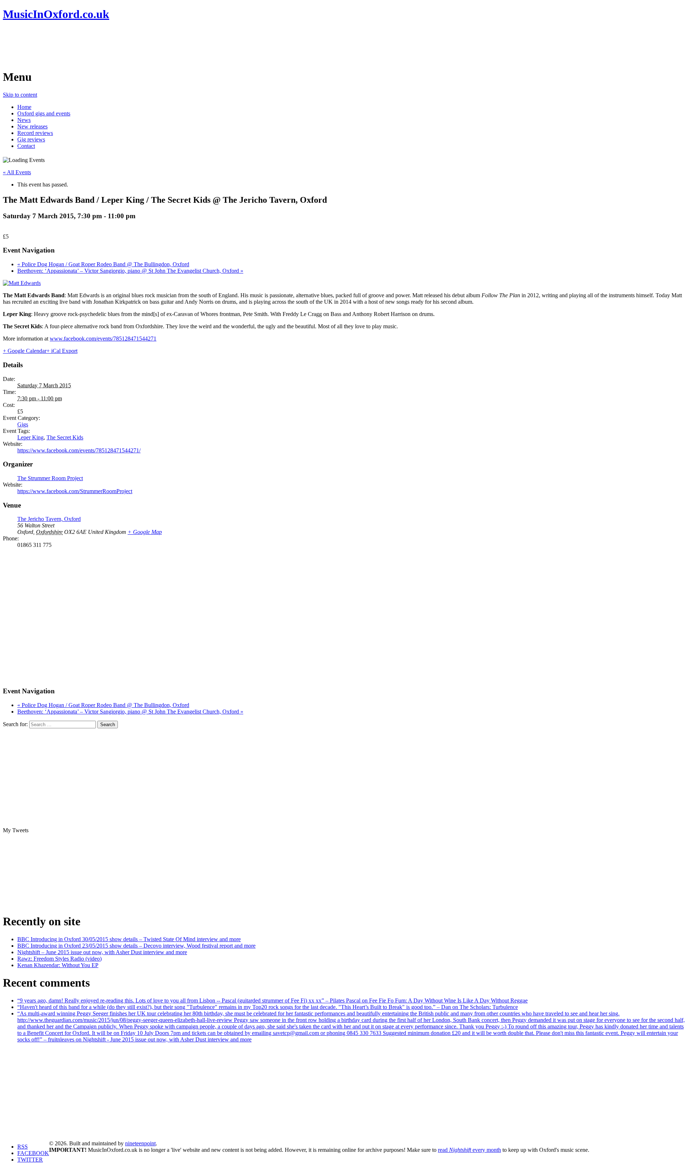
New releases (32, 126)
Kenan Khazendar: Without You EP (57, 965)
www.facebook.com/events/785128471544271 (103, 338)
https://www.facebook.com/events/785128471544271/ (79, 450)
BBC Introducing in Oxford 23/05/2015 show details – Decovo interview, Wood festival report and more (136, 946)
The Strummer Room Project (50, 478)
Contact (26, 146)
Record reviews (35, 133)
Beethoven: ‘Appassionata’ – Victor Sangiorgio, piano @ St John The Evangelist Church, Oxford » (130, 271)
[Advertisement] (134, 45)
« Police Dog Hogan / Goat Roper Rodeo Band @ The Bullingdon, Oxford (103, 264)
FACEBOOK (33, 1153)
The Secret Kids (64, 437)
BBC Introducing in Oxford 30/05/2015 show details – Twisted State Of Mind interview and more (129, 939)
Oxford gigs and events (43, 113)
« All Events (17, 172)
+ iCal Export (61, 351)
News (24, 120)
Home (24, 107)
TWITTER (30, 1160)
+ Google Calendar (24, 351)
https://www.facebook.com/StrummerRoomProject (74, 491)
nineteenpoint (140, 1143)
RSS (22, 1147)
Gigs (22, 424)
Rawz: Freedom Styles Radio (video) (59, 959)
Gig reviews (31, 139)
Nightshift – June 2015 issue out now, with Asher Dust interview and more (102, 952)
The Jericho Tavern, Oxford (49, 519)
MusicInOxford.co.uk (56, 14)
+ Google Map (145, 532)
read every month (469, 1150)
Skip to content (20, 95)
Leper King (30, 437)
